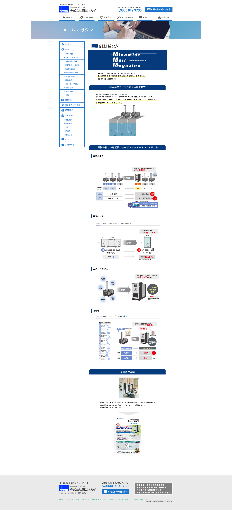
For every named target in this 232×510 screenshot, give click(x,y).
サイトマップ (144, 500)
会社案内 (127, 500)
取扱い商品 (69, 500)
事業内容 (94, 500)
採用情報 (135, 500)
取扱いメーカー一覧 (82, 500)
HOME (61, 500)
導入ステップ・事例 (106, 500)
